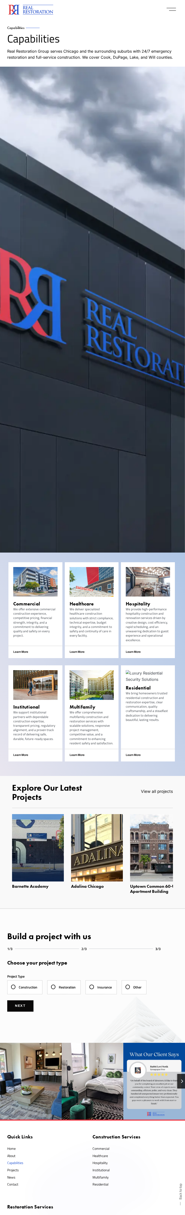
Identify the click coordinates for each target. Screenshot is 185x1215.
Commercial (100, 1148)
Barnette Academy (30, 886)
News (11, 1177)
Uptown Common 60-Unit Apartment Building (155, 889)
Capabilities (15, 1162)
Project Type (16, 976)
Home (11, 1148)
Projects (13, 1169)
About (11, 1155)
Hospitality (100, 1162)
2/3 (84, 948)
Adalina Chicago (87, 886)
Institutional (101, 1169)
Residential (100, 1184)
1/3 (10, 948)
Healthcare (100, 1155)
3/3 (158, 948)
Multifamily (100, 1177)
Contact (12, 1184)
